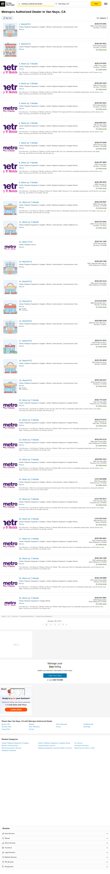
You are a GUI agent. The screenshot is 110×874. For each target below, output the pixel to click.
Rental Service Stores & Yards (84, 748)
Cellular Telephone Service (71, 225)
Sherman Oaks (6, 727)
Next (66, 624)
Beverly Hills (6, 724)
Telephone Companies (9, 750)
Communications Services (71, 27)
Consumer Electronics (27, 616)
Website (21, 29)
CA (9, 616)
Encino (58, 727)
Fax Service (78, 743)
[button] (105, 4)
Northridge (87, 727)
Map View (9, 18)
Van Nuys (15, 616)
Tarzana (31, 729)
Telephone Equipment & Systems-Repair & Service (55, 748)
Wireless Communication (54, 27)
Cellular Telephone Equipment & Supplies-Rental (61, 66)
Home (3, 616)
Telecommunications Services (11, 748)
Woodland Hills (88, 724)
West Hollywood (34, 727)
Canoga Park (6, 729)
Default (103, 18)
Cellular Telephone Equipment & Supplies (32, 27)
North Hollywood (61, 724)
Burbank (31, 724)
